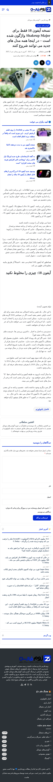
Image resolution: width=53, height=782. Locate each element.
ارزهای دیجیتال (44, 733)
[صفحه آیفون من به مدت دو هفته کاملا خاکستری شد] (44, 147)
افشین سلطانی (43, 52)
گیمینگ (47, 758)
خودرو (47, 741)
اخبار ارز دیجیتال (45, 707)
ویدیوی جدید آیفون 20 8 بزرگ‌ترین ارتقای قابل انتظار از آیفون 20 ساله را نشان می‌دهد (19, 174)
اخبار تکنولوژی (42, 409)
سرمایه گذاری (45, 715)
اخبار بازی (47, 703)
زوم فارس (45, 20)
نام (50, 486)
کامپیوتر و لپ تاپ (43, 745)
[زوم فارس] (40, 9)
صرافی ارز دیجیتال (44, 719)
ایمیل (49, 497)
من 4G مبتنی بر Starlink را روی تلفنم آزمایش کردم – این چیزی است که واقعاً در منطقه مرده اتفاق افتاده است (18, 133)
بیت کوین (47, 711)
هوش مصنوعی (44, 754)
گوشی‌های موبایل (33, 20)
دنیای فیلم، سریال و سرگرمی (38, 737)
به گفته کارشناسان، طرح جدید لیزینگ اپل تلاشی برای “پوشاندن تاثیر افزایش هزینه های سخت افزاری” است (19, 159)
